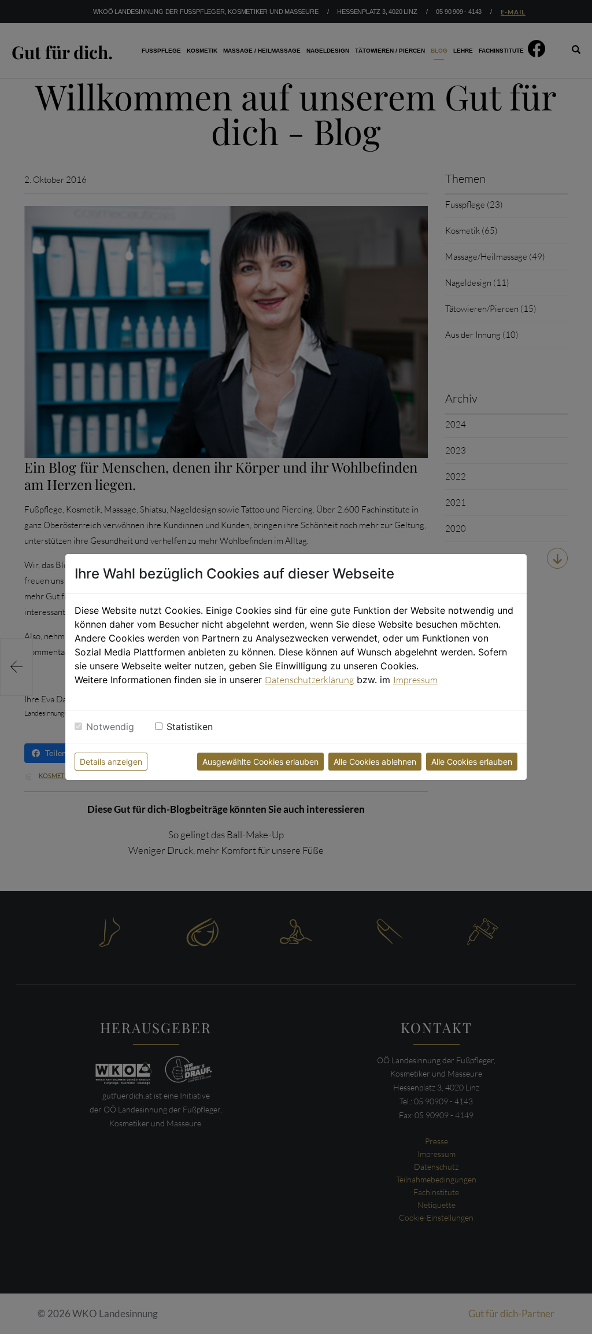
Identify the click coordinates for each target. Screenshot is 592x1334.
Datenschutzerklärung (309, 680)
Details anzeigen (111, 762)
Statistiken (189, 726)
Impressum (415, 680)
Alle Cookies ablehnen (375, 762)
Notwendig (110, 726)
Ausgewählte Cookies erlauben (260, 762)
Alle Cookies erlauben (471, 762)
